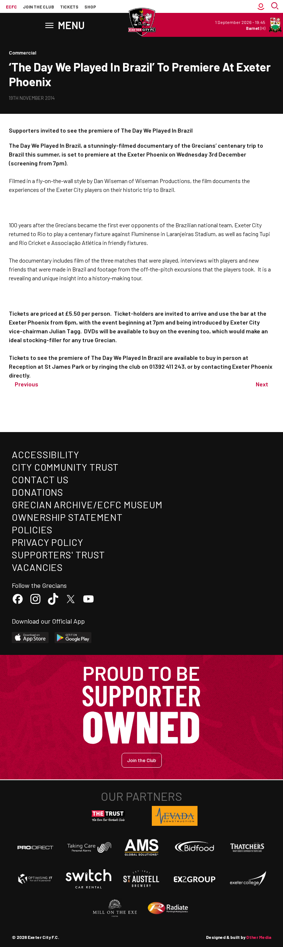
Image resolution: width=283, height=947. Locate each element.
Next (262, 383)
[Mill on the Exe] (115, 908)
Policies (32, 529)
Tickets (69, 6)
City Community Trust (65, 467)
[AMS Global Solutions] (141, 847)
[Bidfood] (194, 847)
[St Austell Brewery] (141, 879)
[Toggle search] (275, 6)
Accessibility (45, 454)
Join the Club (141, 760)
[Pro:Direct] (35, 847)
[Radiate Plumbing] (168, 908)
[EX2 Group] (194, 879)
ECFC (11, 6)
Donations (37, 492)
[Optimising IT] (35, 879)
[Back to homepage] (141, 22)
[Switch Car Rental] (88, 878)
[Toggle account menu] (261, 6)
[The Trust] (108, 816)
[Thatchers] (247, 847)
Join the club (38, 6)
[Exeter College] (247, 879)
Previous (26, 383)
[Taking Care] (88, 847)
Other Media (258, 937)
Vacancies (37, 567)
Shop (90, 6)
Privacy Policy (47, 542)
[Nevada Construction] (175, 816)
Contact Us (40, 479)
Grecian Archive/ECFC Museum (87, 504)
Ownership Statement (67, 517)
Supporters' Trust (58, 554)
